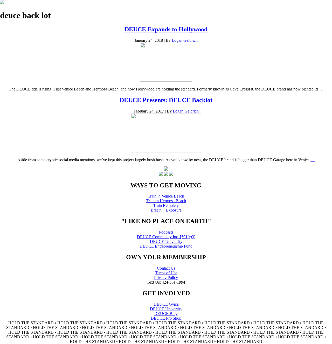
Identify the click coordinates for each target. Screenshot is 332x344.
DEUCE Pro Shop (166, 318)
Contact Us (166, 268)
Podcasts (166, 232)
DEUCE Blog (166, 313)
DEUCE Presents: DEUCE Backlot (166, 100)
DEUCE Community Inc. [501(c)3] (166, 237)
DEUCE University (166, 241)
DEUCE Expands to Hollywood (166, 29)
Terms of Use (166, 273)
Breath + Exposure (166, 210)
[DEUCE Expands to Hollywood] (166, 80)
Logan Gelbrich (185, 40)
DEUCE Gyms (166, 304)
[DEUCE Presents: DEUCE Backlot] (166, 151)
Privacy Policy (166, 277)
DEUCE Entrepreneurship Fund (166, 246)
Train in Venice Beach (166, 196)
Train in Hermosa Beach (166, 201)
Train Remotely (166, 205)
